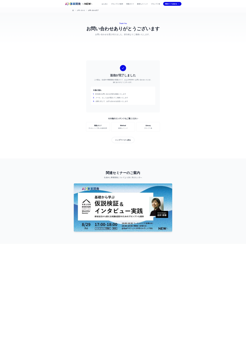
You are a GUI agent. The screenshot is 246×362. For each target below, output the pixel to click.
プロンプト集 (155, 4)
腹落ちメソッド (142, 4)
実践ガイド (130, 4)
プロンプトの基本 (117, 4)
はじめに (105, 4)
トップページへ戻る (123, 140)
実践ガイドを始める (171, 4)
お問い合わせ (81, 10)
